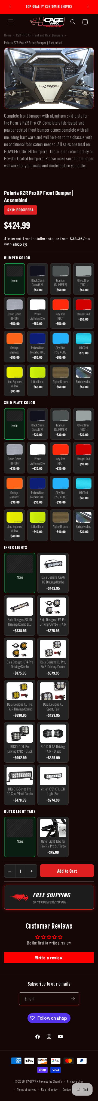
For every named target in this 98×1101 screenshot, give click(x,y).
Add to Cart (67, 871)
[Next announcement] (88, 7)
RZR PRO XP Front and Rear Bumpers (39, 35)
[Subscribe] (73, 998)
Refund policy (49, 1089)
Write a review (49, 957)
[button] (11, 22)
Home (7, 35)
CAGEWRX (32, 1081)
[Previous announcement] (10, 7)
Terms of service (26, 1089)
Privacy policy (75, 1081)
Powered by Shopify (50, 1081)
